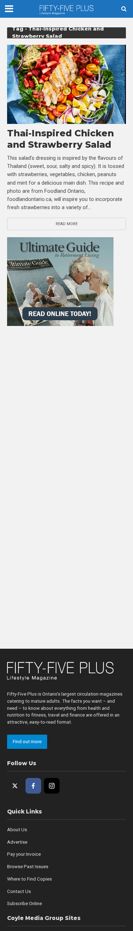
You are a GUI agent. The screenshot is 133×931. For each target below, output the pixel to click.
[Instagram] (52, 786)
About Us (17, 829)
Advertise (17, 842)
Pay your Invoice (24, 854)
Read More (67, 224)
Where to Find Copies (29, 879)
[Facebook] (33, 786)
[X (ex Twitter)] (15, 786)
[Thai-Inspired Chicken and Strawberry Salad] (66, 84)
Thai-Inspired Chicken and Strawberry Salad (60, 139)
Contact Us (19, 891)
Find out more (27, 741)
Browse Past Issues (27, 866)
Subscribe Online (24, 903)
